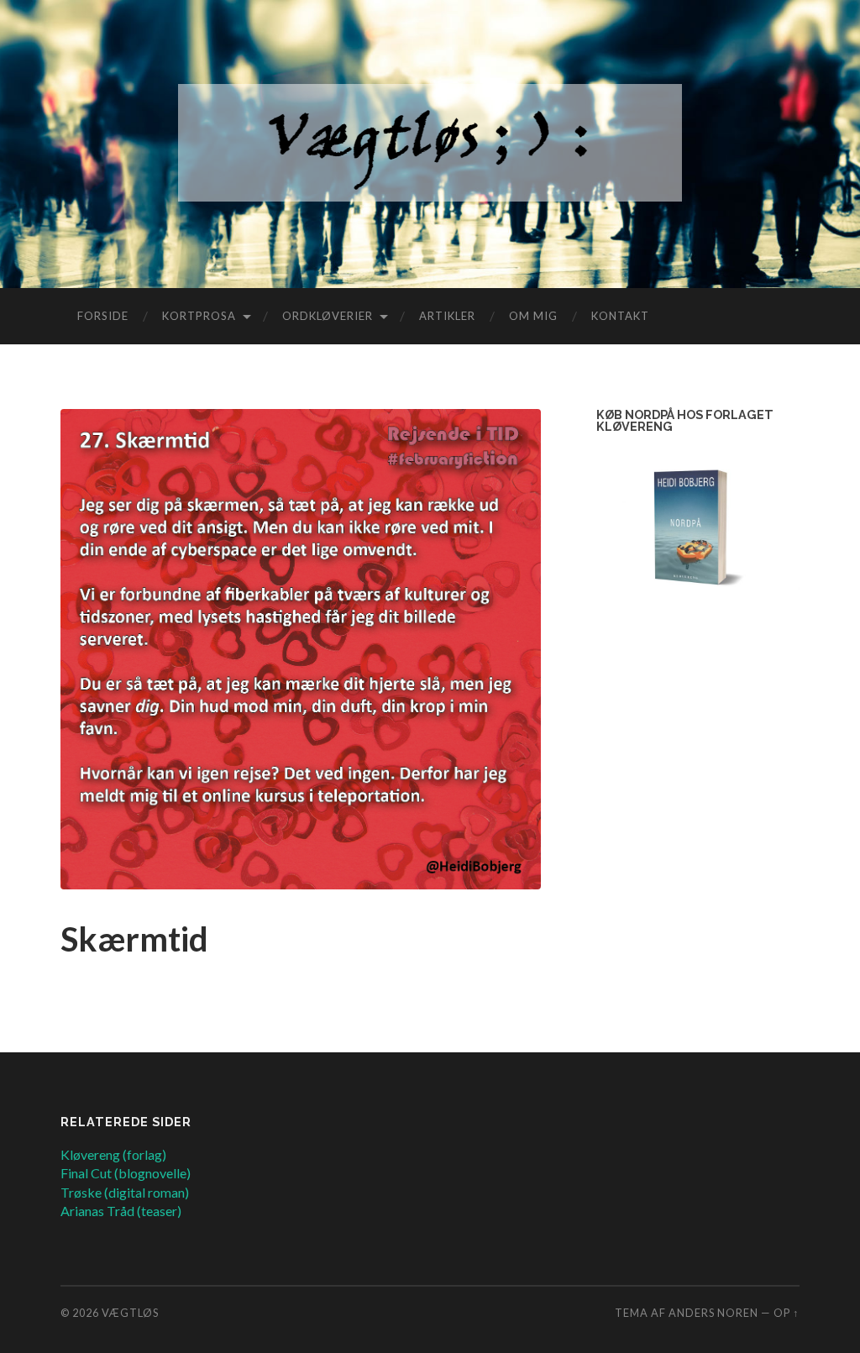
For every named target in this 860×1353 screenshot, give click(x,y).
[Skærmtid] (300, 649)
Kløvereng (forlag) (113, 1154)
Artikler (447, 316)
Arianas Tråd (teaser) (120, 1211)
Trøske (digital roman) (124, 1192)
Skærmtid (134, 939)
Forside (102, 316)
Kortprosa (199, 316)
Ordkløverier (327, 316)
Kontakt (620, 316)
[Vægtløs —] (430, 143)
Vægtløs (130, 1312)
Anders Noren (713, 1312)
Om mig (533, 316)
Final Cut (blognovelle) (125, 1173)
